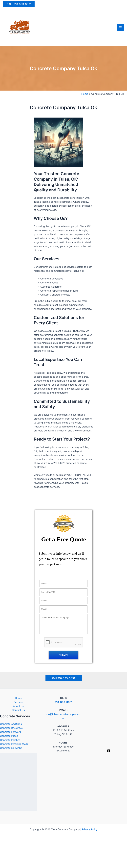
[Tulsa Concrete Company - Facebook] (108, 750)
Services (18, 702)
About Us (18, 706)
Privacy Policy (89, 829)
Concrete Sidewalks (11, 747)
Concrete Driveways (11, 727)
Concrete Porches (10, 740)
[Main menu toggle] (120, 27)
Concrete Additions (11, 723)
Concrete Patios (9, 735)
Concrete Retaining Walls (14, 744)
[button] (19, 4)
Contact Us (18, 710)
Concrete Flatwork (10, 731)
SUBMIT (63, 655)
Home (18, 698)
